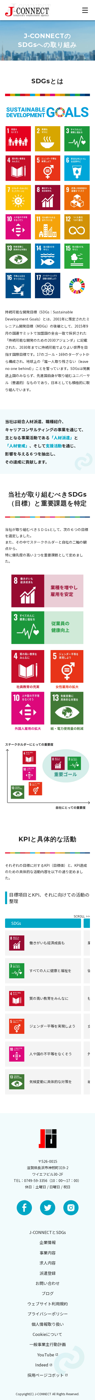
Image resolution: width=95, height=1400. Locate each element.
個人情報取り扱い (47, 1324)
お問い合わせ (47, 1283)
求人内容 (48, 1263)
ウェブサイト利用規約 (47, 1303)
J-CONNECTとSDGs (47, 1232)
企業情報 (48, 1242)
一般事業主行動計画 (47, 1344)
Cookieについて (47, 1334)
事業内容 (48, 1252)
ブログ (48, 1293)
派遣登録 (48, 1273)
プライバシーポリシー (47, 1313)
